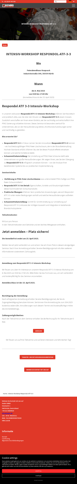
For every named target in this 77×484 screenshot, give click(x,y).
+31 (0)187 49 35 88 (9, 1)
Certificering (6, 439)
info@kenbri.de (7, 413)
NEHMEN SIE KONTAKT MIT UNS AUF (37, 370)
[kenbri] (8, 5)
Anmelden (38, 331)
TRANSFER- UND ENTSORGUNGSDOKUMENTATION (37, 357)
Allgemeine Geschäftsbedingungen (13, 441)
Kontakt (4, 437)
